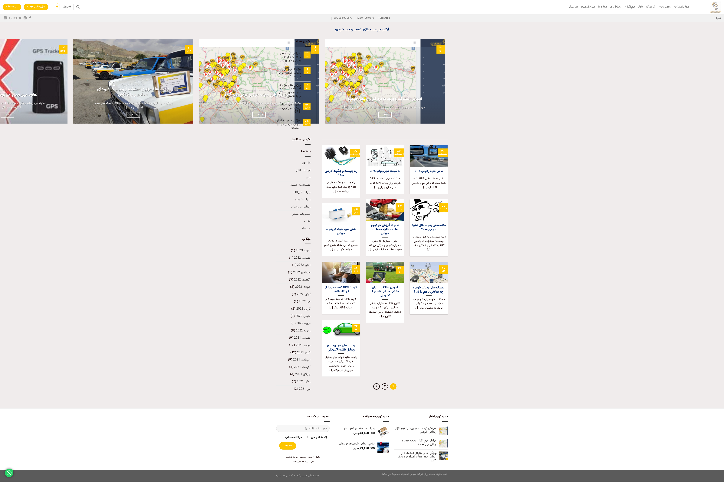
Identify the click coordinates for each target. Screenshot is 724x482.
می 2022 (305, 301)
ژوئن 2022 (304, 294)
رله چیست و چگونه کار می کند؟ (341, 173)
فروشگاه (650, 7)
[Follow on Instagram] (24, 18)
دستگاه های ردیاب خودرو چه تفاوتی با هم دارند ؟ (429, 290)
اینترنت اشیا (303, 170)
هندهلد (306, 228)
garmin (306, 163)
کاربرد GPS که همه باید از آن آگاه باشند (341, 289)
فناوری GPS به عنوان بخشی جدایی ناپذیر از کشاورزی (385, 291)
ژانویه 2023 (303, 250)
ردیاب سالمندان (301, 206)
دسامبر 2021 (302, 338)
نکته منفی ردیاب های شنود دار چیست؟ (429, 227)
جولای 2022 (303, 287)
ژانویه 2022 (303, 330)
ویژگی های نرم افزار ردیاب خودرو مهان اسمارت (288, 124)
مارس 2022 (303, 316)
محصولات (665, 7)
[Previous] (444, 133)
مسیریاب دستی (301, 214)
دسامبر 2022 (302, 258)
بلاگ (640, 7)
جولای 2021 (303, 374)
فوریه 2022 (304, 323)
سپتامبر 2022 (302, 272)
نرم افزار (630, 7)
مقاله (307, 221)
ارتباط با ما (615, 7)
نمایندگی (573, 7)
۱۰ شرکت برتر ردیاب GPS (385, 171)
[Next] (433, 133)
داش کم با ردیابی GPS (428, 171)
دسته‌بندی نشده (300, 185)
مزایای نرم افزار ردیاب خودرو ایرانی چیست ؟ (259, 94)
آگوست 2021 (302, 367)
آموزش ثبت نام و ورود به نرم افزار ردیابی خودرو (385, 99)
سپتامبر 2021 (302, 359)
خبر (308, 177)
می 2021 (305, 389)
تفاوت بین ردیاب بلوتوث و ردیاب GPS (290, 108)
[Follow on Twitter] (19, 18)
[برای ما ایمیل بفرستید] (15, 18)
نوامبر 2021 (303, 345)
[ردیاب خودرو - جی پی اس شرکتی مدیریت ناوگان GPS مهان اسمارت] (708, 7)
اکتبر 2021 (304, 352)
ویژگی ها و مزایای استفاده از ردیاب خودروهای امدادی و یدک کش (133, 92)
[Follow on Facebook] (29, 18)
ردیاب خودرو (303, 199)
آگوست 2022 (302, 280)
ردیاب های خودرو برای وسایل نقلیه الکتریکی (341, 348)
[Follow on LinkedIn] (5, 18)
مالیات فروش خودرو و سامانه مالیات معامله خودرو (385, 229)
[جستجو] (78, 7)
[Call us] (10, 18)
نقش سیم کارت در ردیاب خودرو (341, 231)
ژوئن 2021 (304, 381)
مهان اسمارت (681, 7)
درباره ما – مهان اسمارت (594, 7)
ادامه (385, 114)
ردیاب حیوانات (302, 192)
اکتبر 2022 (304, 265)
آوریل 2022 (303, 309)
